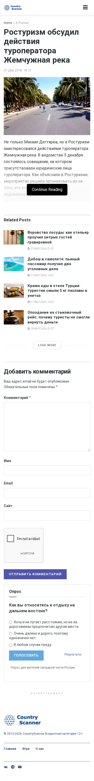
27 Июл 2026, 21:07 (42, 248)
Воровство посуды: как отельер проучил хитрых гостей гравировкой (58, 237)
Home (8, 23)
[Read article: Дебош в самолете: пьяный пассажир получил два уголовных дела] (14, 264)
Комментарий (17, 397)
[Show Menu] (85, 7)
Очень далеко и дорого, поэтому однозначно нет (38, 635)
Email (8, 483)
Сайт (8, 506)
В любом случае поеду (32, 645)
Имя (7, 461)
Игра (25, 749)
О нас (40, 749)
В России (22, 23)
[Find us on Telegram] (13, 767)
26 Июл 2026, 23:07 (42, 328)
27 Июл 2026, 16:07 (42, 275)
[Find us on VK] (6, 767)
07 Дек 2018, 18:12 (17, 70)
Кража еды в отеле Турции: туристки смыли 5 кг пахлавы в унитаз (57, 290)
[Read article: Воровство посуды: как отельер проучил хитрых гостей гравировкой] (14, 237)
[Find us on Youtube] (20, 767)
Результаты (73, 654)
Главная (10, 749)
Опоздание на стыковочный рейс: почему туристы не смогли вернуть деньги (59, 317)
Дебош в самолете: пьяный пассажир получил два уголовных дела (54, 264)
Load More (47, 345)
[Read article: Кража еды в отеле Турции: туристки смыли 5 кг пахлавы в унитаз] (14, 290)
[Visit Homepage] (13, 8)
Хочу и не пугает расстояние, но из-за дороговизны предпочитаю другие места (43, 624)
